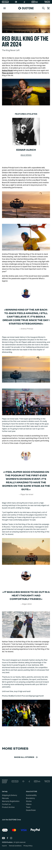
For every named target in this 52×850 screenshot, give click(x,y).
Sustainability (31, 795)
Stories (29, 801)
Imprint (4, 846)
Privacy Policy (27, 846)
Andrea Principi (7, 70)
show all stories (24, 757)
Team (28, 807)
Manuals (5, 798)
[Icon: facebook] (7, 838)
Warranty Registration (10, 801)
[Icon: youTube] (3, 838)
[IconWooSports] (47, 2)
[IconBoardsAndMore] (5, 781)
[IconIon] (5, 2)
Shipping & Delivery (9, 795)
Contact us (6, 804)
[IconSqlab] (35, 2)
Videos (28, 804)
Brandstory (30, 798)
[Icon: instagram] (11, 838)
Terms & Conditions (15, 846)
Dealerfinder (31, 810)
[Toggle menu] (4, 8)
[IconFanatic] (24, 2)
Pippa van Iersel (7, 73)
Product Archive (8, 807)
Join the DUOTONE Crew (11, 820)
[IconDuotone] (16, 2)
